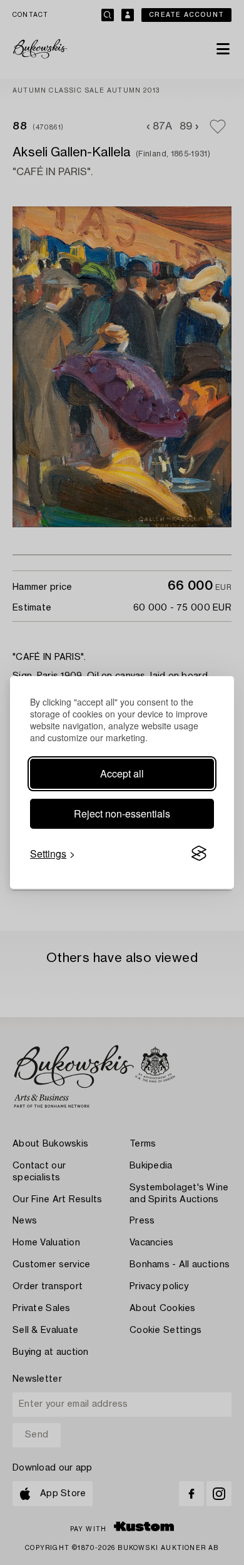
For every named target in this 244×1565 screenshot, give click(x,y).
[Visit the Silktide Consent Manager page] (199, 854)
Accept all (122, 773)
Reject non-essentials (122, 813)
